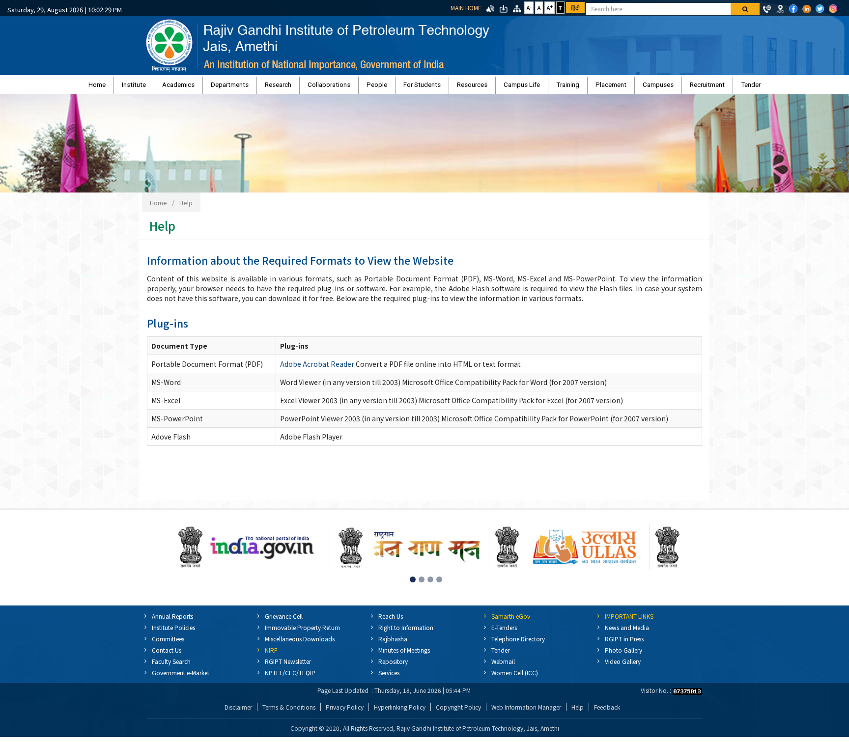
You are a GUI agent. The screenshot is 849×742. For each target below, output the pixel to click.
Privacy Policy (345, 712)
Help (186, 207)
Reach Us (390, 621)
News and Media (627, 632)
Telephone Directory (518, 643)
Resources (459, 87)
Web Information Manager (526, 712)
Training (529, 87)
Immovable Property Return (302, 632)
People (389, 87)
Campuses (594, 87)
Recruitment (630, 87)
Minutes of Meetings (404, 655)
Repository (393, 666)
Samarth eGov (510, 621)
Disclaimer (238, 712)
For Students (422, 87)
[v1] (745, 9)
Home (186, 87)
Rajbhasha (392, 643)
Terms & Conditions (288, 712)
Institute (210, 87)
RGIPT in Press (624, 643)
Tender (661, 87)
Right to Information (405, 632)
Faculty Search (171, 666)
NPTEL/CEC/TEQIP (290, 677)
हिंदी (575, 7)
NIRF (271, 655)
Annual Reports (172, 621)
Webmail (503, 666)
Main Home (466, 7)
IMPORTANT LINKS (629, 621)
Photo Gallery (623, 655)
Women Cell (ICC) (514, 677)
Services (388, 677)
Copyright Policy (458, 712)
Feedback (607, 712)
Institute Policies (173, 632)
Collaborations (354, 87)
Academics (242, 87)
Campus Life (496, 87)
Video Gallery (623, 666)
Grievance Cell (284, 621)
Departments (281, 87)
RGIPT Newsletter (288, 666)
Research (316, 87)
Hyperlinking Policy (399, 712)
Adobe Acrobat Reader (317, 369)
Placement (559, 87)
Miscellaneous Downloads (300, 643)
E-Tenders (504, 632)
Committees (168, 643)
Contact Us (166, 655)
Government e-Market (180, 677)
